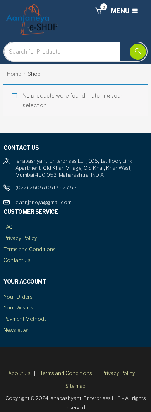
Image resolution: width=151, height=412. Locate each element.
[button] (98, 11)
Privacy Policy (20, 238)
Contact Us (17, 260)
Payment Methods (25, 319)
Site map (75, 386)
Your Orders (18, 297)
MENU (120, 11)
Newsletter (16, 330)
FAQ (8, 227)
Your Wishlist (19, 307)
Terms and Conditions (29, 249)
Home (14, 74)
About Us (19, 373)
